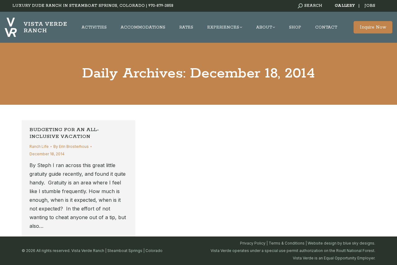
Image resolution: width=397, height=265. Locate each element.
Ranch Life (39, 146)
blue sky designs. (359, 243)
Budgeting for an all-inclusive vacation (64, 133)
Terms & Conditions (287, 243)
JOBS (369, 5)
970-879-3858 (160, 5)
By (71, 146)
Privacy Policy (252, 243)
